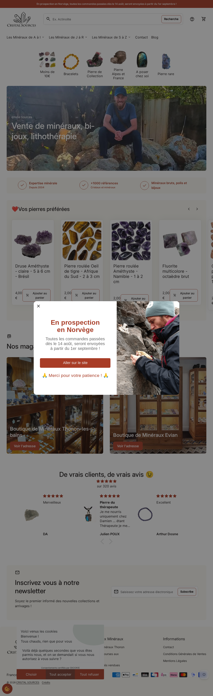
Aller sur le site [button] (75, 363)
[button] (38, 306)
